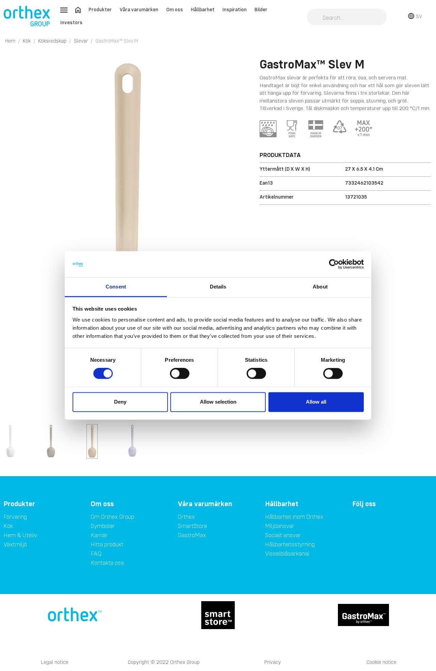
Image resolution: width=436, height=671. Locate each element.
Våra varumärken (139, 9)
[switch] (179, 373)
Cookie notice (381, 662)
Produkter (100, 9)
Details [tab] (218, 287)
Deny (120, 402)
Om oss (174, 9)
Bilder (260, 9)
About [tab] (320, 287)
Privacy (272, 662)
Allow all (316, 402)
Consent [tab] (116, 287)
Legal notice (54, 662)
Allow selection (218, 402)
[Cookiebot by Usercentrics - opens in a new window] (334, 264)
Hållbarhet (203, 9)
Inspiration (234, 9)
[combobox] (346, 17)
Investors (71, 22)
